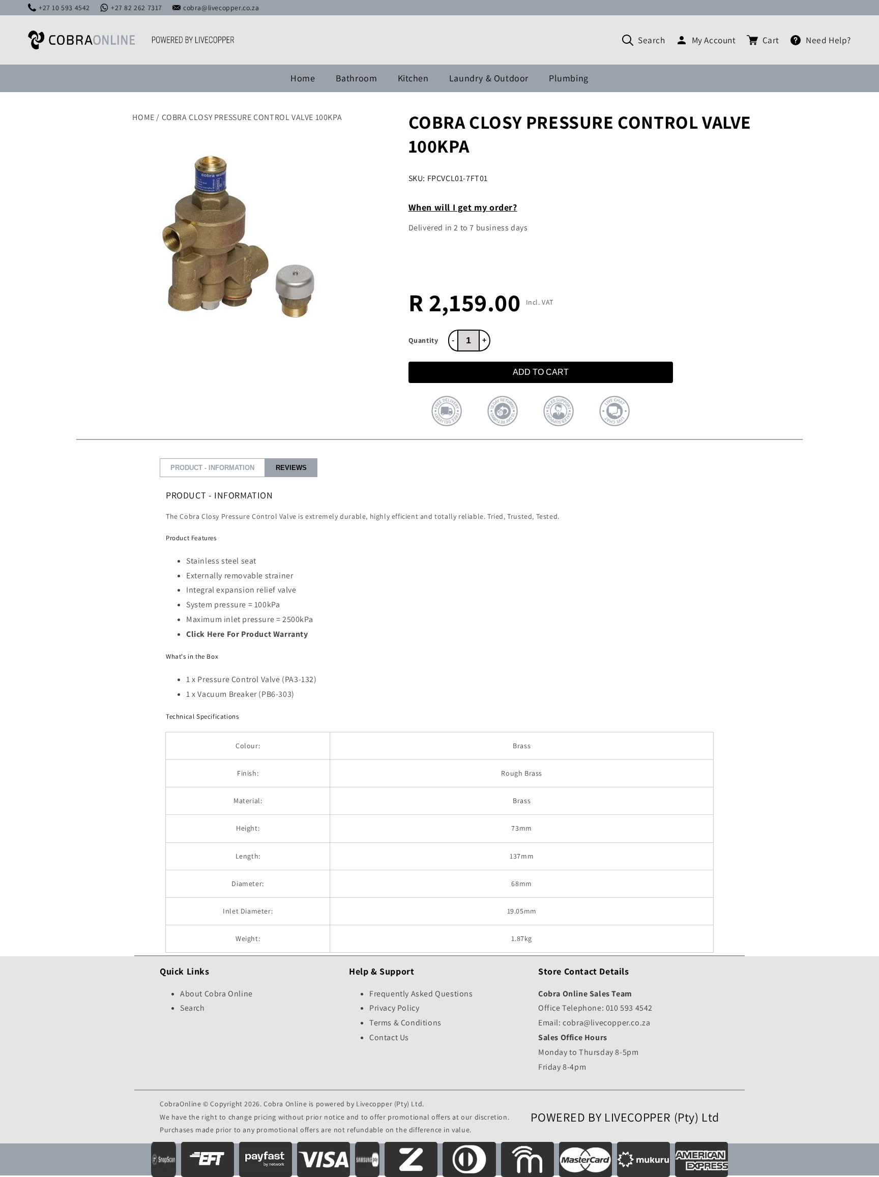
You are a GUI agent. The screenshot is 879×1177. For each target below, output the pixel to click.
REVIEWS (291, 468)
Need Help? (828, 40)
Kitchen (413, 78)
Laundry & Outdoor (489, 78)
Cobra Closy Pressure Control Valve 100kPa (252, 117)
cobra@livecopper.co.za (221, 7)
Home (302, 78)
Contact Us (389, 1037)
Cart (771, 40)
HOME (143, 117)
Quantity (423, 340)
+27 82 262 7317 (136, 7)
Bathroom (356, 78)
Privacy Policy (394, 1008)
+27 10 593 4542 (64, 7)
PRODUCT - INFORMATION (212, 468)
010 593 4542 (629, 1008)
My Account (714, 40)
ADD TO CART (541, 372)
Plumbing (569, 78)
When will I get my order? (462, 207)
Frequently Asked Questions (421, 993)
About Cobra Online (216, 993)
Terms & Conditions (405, 1022)
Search (651, 40)
